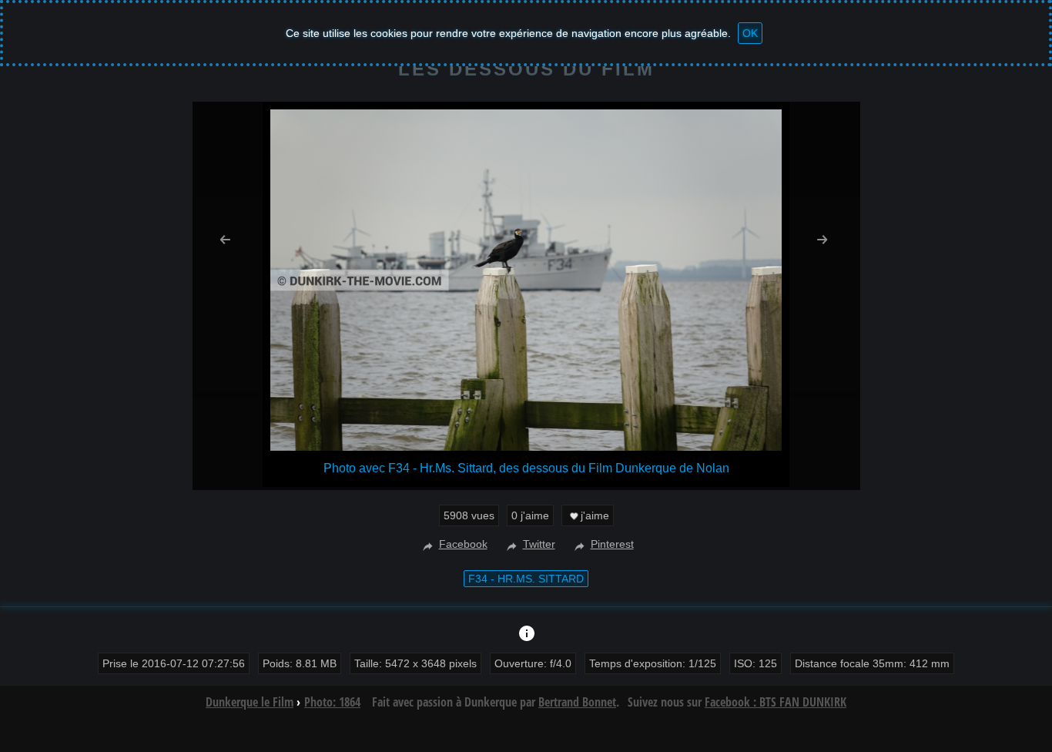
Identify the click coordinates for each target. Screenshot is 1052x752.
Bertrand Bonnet (577, 701)
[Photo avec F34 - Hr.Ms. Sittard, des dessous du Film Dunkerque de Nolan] (526, 446)
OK (750, 33)
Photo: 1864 (332, 701)
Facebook (463, 544)
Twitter (539, 544)
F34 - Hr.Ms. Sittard (526, 578)
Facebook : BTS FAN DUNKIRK (775, 701)
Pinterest (612, 544)
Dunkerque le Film (249, 701)
